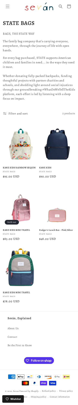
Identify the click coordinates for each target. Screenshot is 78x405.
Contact (12, 337)
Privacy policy (66, 391)
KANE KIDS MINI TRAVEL (16, 230)
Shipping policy (38, 396)
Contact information (60, 396)
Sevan (16, 391)
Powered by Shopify (29, 391)
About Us (13, 328)
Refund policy (49, 391)
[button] (7, 6)
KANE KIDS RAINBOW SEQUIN (19, 167)
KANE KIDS (45, 167)
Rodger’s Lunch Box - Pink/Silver (56, 230)
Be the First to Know (20, 345)
